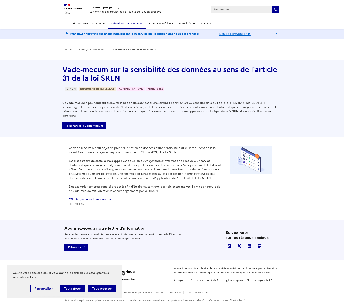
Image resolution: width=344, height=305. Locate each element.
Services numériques (161, 23)
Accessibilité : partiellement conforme (143, 292)
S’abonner (74, 247)
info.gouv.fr (181, 280)
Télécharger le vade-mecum (84, 126)
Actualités (185, 23)
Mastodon (259, 246)
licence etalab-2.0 (192, 300)
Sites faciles (236, 300)
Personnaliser (44, 288)
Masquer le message (277, 34)
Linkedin (249, 246)
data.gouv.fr (261, 280)
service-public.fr (206, 280)
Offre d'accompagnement (127, 23)
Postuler (206, 23)
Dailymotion (229, 246)
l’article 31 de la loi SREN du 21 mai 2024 (231, 103)
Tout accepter (102, 288)
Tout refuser (72, 288)
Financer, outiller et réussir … (92, 49)
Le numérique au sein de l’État (82, 23)
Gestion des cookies (198, 292)
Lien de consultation (233, 34)
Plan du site (175, 292)
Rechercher (276, 9)
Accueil (68, 49)
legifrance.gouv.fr (235, 280)
